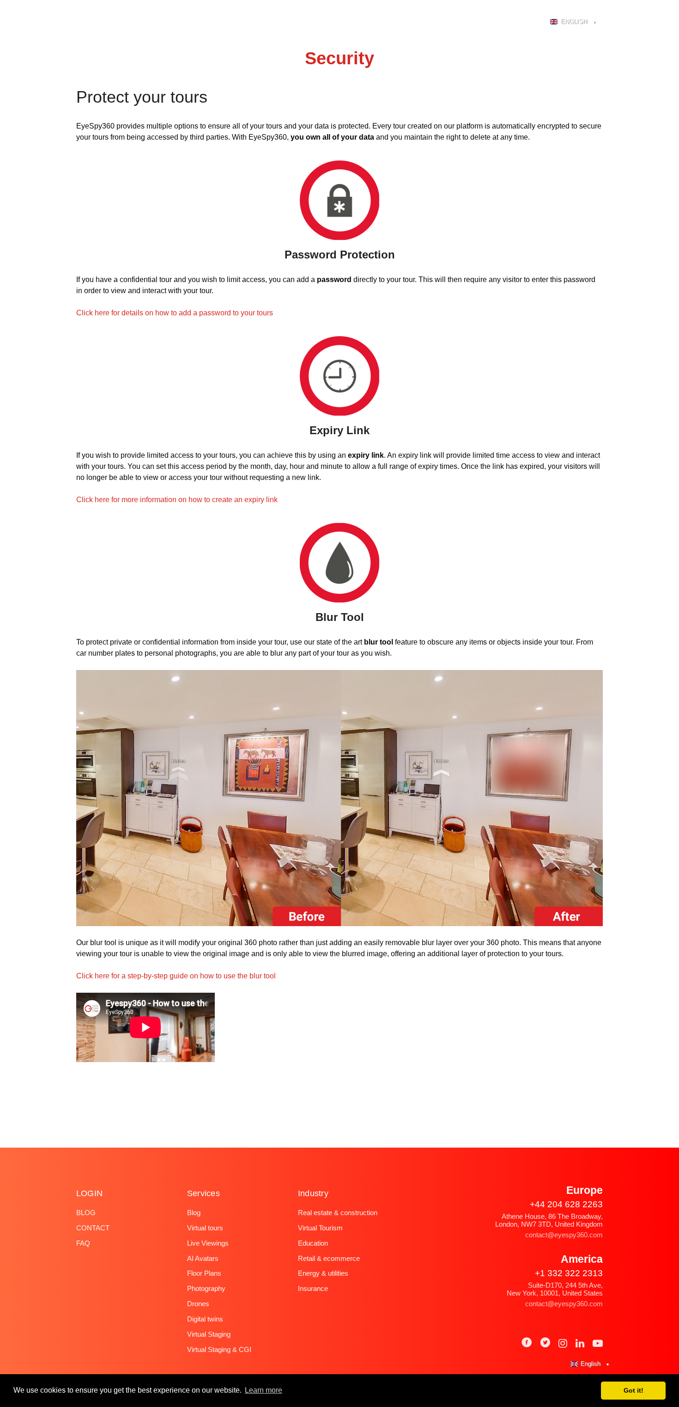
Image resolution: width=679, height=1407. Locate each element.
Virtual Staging (208, 1334)
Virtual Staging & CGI (219, 1349)
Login (522, 22)
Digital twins (205, 1319)
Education (313, 1243)
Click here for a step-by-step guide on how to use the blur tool (176, 976)
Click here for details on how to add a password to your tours (174, 313)
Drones (198, 1304)
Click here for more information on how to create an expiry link (177, 500)
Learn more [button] (263, 1390)
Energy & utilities (323, 1273)
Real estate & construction (337, 1213)
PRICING (416, 22)
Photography (304, 22)
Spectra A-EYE (237, 22)
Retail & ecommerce (329, 1258)
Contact (92, 1228)
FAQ (454, 22)
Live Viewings (208, 1243)
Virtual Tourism (320, 1228)
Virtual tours (205, 1228)
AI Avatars (202, 1258)
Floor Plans (204, 1273)
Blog (86, 1213)
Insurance (313, 1288)
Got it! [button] (633, 1390)
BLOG (486, 22)
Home (185, 22)
